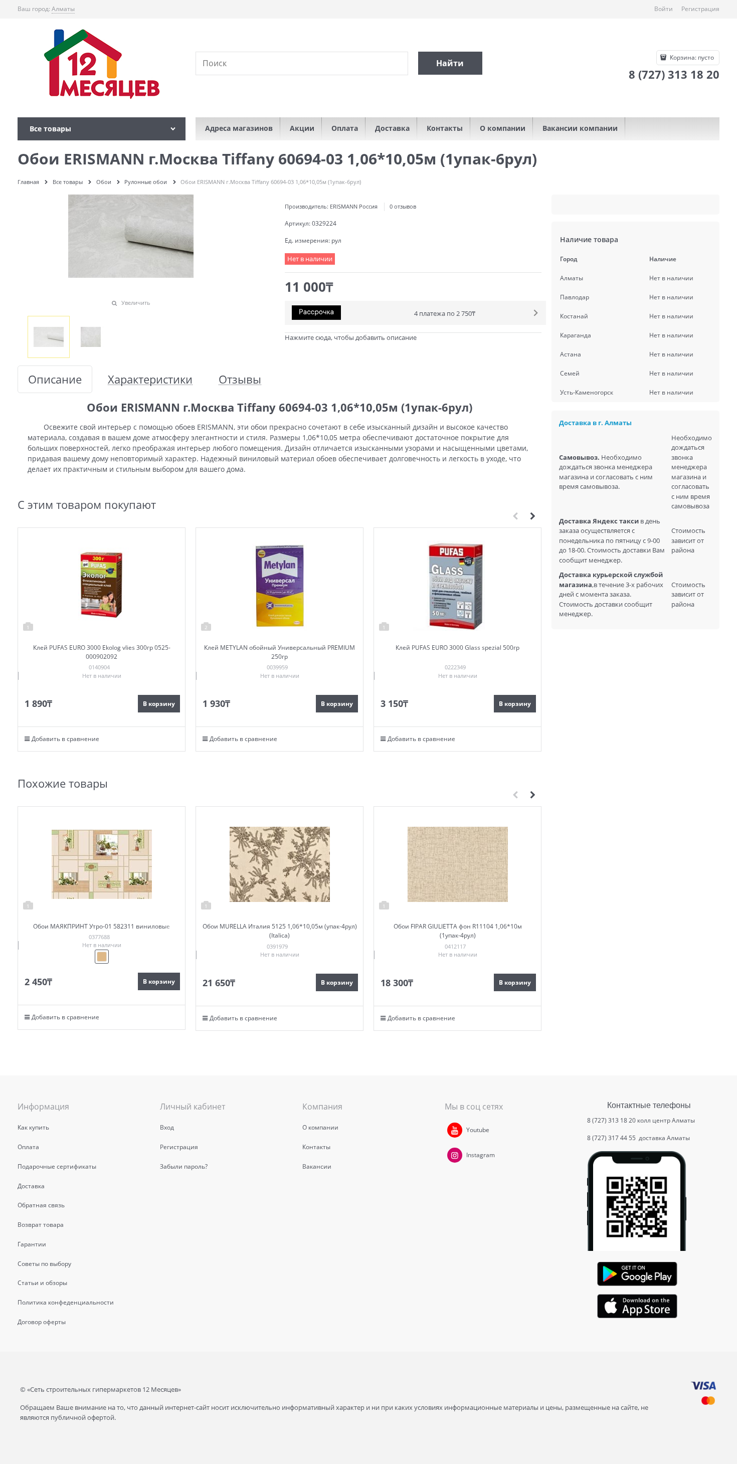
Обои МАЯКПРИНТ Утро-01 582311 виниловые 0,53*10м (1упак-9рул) (101, 931)
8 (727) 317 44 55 (612, 1138)
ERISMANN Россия (354, 206)
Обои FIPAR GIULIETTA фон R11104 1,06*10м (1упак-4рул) (458, 931)
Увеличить (135, 302)
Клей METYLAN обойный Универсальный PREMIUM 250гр (279, 652)
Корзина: (691, 57)
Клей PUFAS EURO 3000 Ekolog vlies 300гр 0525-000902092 (101, 652)
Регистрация (700, 9)
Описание (55, 379)
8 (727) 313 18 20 (611, 1120)
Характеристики (150, 379)
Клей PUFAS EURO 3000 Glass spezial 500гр (457, 647)
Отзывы (240, 379)
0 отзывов (403, 206)
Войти (663, 9)
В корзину (159, 703)
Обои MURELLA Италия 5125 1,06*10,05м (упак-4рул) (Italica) (280, 931)
